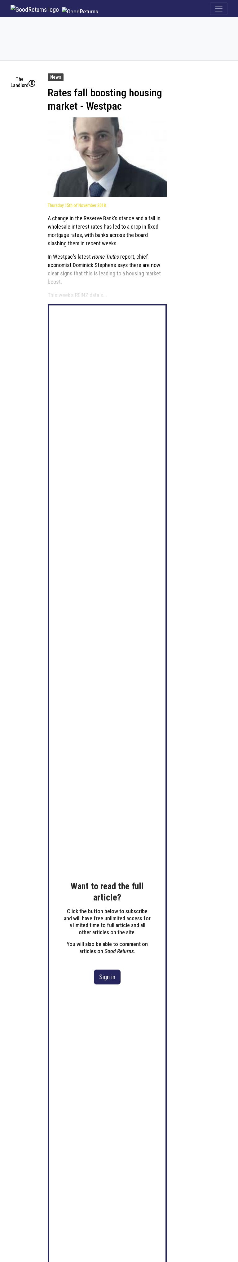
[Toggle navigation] (218, 8)
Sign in (107, 977)
